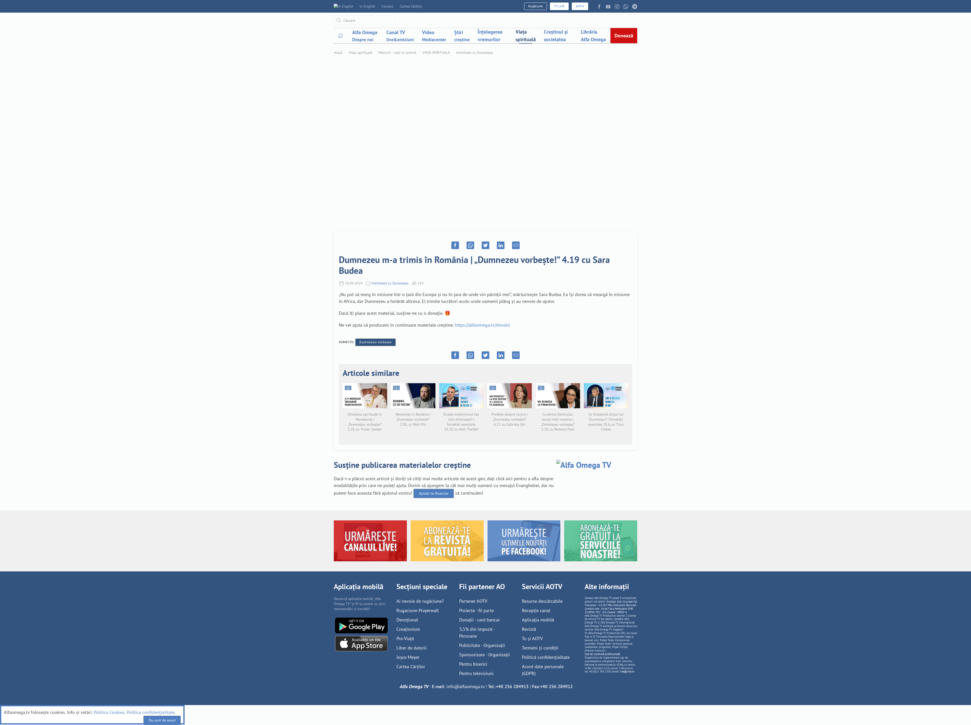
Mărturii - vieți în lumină (397, 52)
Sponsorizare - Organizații (484, 655)
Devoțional (407, 620)
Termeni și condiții (540, 648)
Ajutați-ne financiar (434, 493)
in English (367, 6)
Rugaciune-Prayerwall (417, 610)
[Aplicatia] (361, 625)
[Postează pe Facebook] (455, 245)
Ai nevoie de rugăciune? (420, 601)
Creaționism (408, 629)
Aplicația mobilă (538, 620)
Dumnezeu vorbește (375, 342)
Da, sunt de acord (162, 720)
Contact (387, 6)
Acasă (338, 52)
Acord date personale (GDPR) (543, 670)
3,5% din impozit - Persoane (477, 632)
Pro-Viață (405, 638)
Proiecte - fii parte (476, 610)
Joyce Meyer (408, 657)
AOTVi (580, 6)
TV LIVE (559, 6)
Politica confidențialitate (150, 712)
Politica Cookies (109, 712)
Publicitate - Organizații (482, 645)
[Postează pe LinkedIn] (500, 245)
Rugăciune (535, 6)
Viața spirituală (526, 36)
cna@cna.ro (627, 671)
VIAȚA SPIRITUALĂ (436, 52)
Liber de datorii (411, 648)
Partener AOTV (473, 601)
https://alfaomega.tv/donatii (482, 325)
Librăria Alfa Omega (593, 36)
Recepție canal (536, 610)
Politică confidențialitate (546, 657)
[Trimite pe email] (516, 245)
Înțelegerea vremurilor (490, 36)
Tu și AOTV (532, 638)
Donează (623, 35)
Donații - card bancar (479, 620)
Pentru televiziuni (476, 673)
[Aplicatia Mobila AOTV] (361, 643)
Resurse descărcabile (542, 601)
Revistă (529, 629)
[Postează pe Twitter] (485, 245)
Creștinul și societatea (556, 36)
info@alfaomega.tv (465, 686)
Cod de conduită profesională (602, 654)
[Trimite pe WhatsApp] (470, 245)
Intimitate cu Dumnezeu (474, 52)
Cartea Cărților (411, 6)
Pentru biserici (473, 664)
